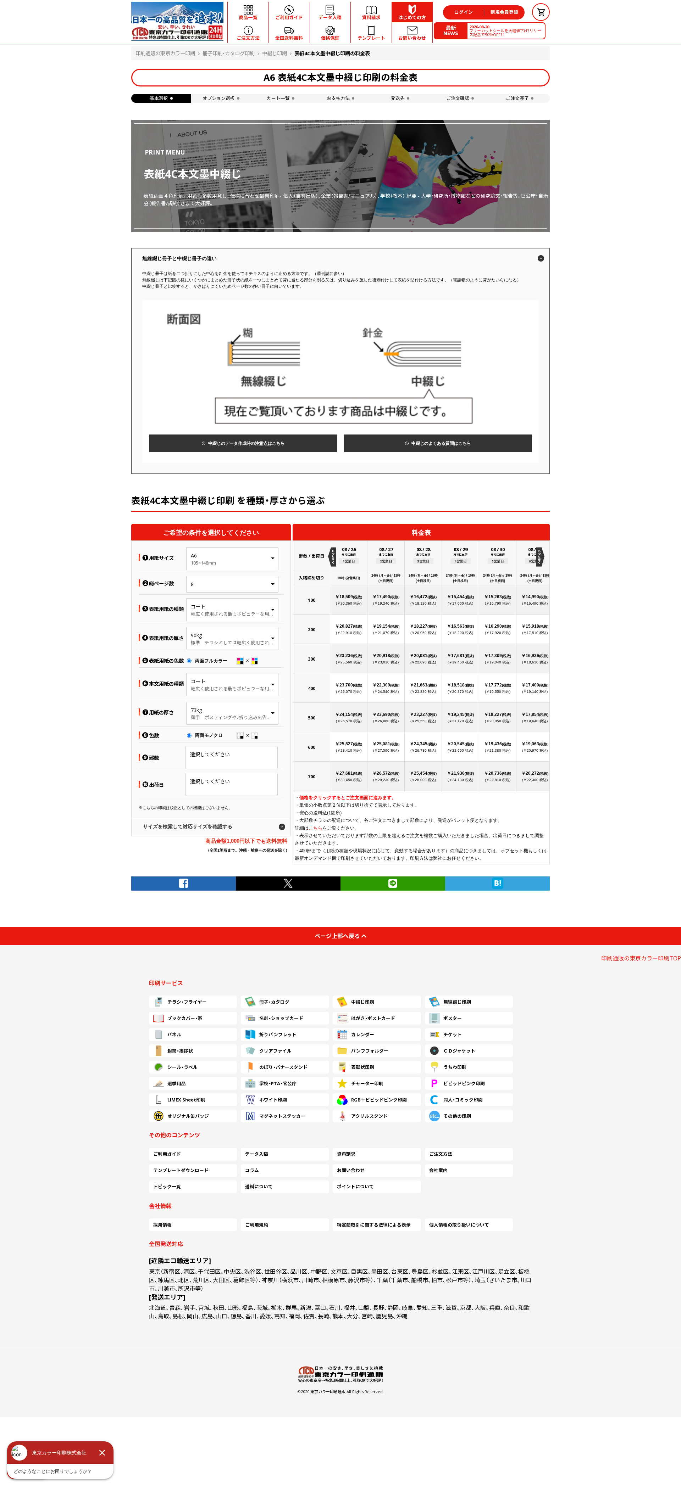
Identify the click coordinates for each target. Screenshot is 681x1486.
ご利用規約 (256, 1225)
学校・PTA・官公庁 (278, 1083)
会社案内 (438, 1170)
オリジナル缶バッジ (188, 1116)
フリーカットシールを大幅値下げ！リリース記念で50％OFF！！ (505, 30)
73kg (196, 710)
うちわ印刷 (454, 1067)
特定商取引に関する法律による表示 (374, 1225)
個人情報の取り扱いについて (459, 1225)
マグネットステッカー (282, 1116)
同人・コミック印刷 (463, 1100)
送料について (259, 1186)
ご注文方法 (440, 1154)
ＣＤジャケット (459, 1051)
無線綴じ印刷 (457, 1002)
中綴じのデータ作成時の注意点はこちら (246, 443)
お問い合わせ (351, 1170)
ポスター (452, 1018)
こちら (315, 828)
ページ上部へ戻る (337, 936)
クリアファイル (275, 1051)
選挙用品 (176, 1083)
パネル (174, 1034)
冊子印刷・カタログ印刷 (229, 53)
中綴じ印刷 (274, 53)
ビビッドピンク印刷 (464, 1083)
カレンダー (362, 1034)
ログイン (463, 12)
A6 (194, 555)
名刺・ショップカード (281, 1018)
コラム (252, 1170)
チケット (452, 1034)
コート (198, 606)
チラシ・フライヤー (187, 1002)
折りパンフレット (278, 1034)
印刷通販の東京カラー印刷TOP (641, 958)
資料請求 (346, 1154)
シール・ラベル (182, 1067)
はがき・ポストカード (373, 1018)
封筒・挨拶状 (180, 1051)
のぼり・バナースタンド (283, 1067)
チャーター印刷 (367, 1083)
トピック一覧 (167, 1186)
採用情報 (162, 1225)
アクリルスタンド (369, 1116)
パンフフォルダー (369, 1051)
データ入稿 (256, 1154)
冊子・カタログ (274, 1002)
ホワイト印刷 (273, 1100)
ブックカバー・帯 (184, 1018)
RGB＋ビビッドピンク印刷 (379, 1100)
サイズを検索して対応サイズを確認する (187, 826)
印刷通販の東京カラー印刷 (165, 53)
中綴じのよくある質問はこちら (441, 443)
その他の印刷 (457, 1116)
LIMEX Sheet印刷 (186, 1100)
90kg (196, 635)
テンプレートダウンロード (181, 1170)
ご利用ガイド (167, 1154)
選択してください (210, 754)
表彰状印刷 (362, 1067)
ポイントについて (355, 1186)
